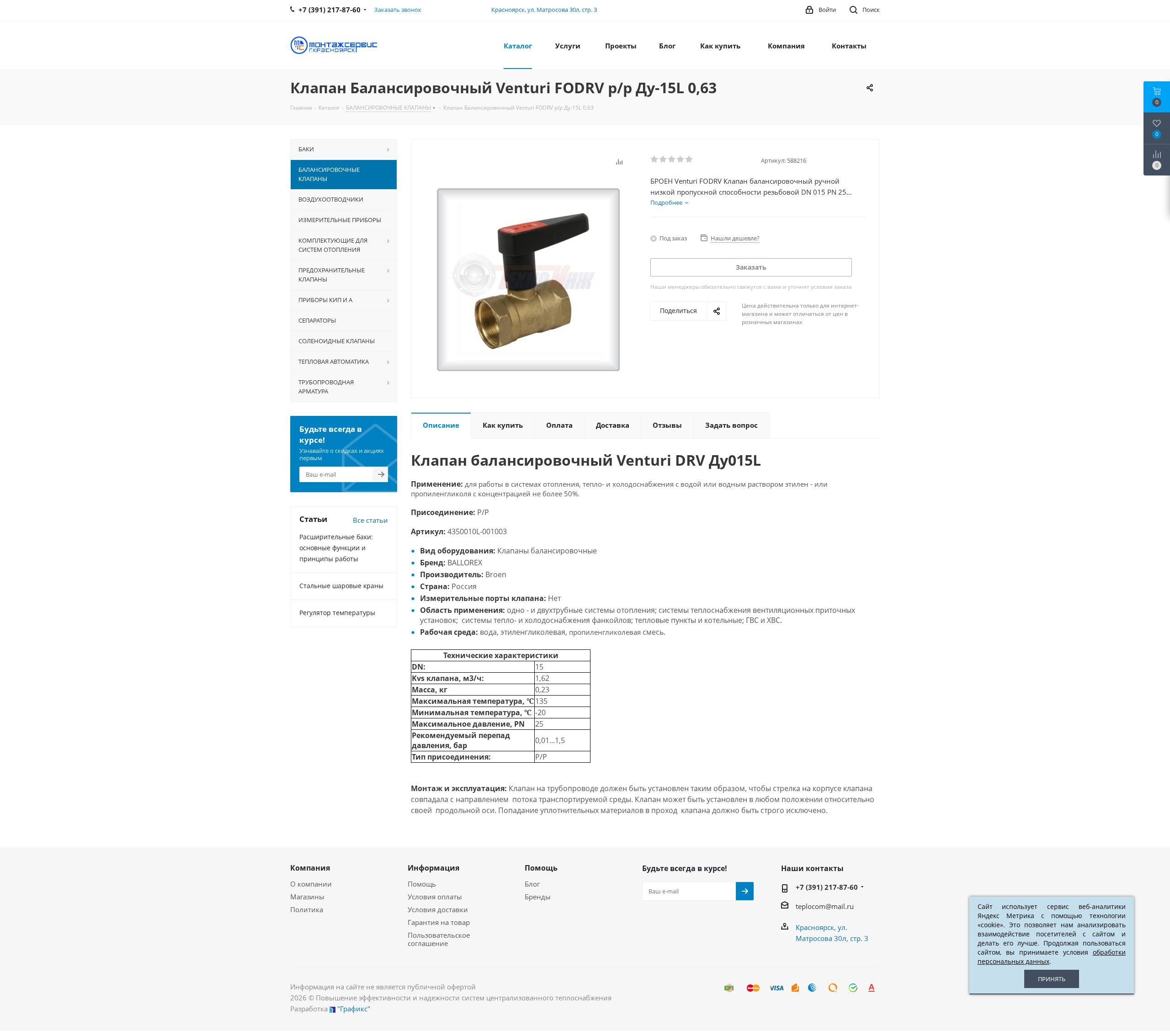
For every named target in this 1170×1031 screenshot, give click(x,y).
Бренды (538, 896)
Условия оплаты (435, 896)
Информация (433, 868)
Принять (1051, 979)
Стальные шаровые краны (341, 585)
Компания (310, 868)
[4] (680, 159)
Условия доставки (438, 909)
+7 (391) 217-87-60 (827, 887)
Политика (306, 909)
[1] (654, 159)
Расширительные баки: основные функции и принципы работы (336, 547)
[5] (689, 159)
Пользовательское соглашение (439, 939)
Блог (532, 883)
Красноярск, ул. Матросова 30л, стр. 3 (544, 9)
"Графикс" (353, 1008)
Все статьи (370, 520)
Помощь (422, 883)
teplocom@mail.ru (825, 906)
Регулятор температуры (337, 612)
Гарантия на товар (439, 922)
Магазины (307, 896)
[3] (672, 159)
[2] (663, 159)
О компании (311, 883)
